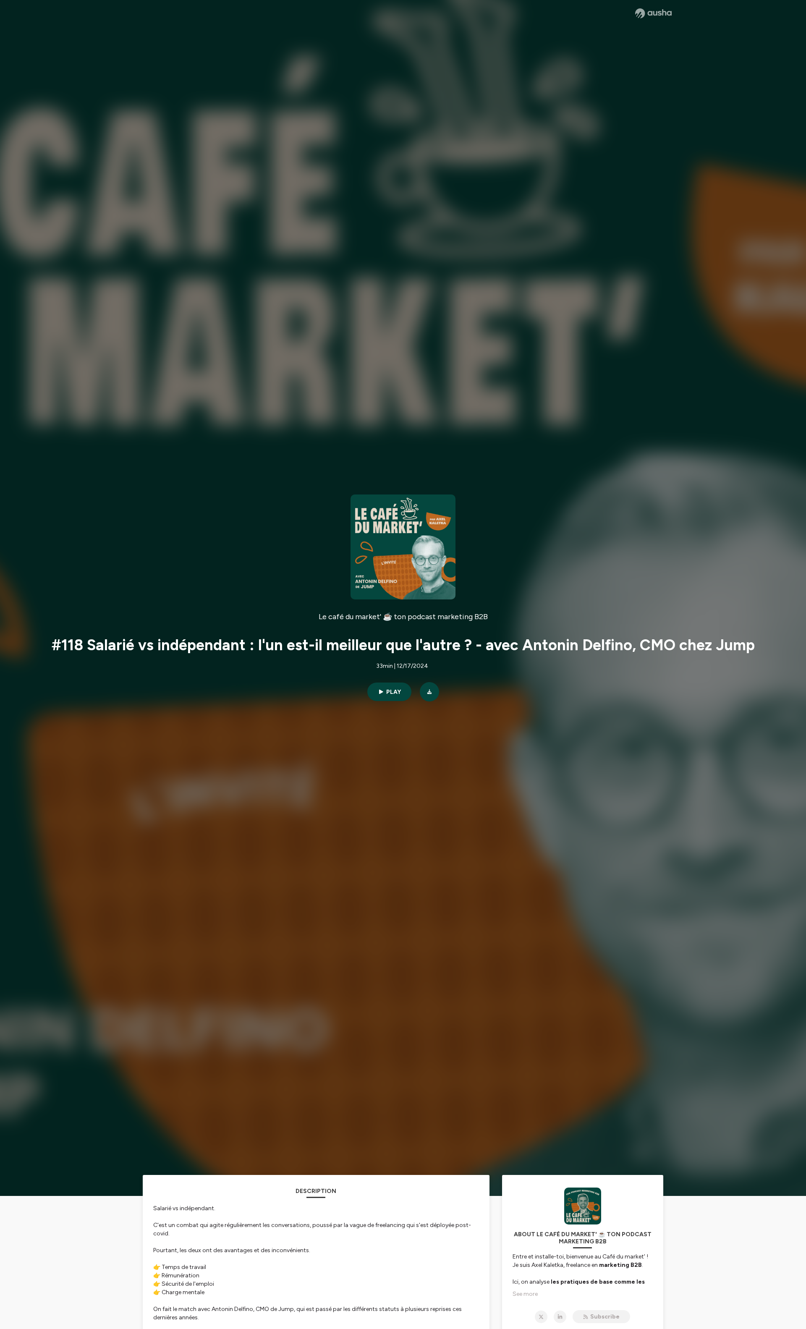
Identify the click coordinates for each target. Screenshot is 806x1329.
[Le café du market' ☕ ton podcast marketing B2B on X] (541, 1317)
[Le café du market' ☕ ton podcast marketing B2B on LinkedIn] (560, 1317)
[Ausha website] (653, 13)
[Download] (429, 691)
